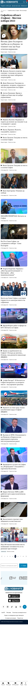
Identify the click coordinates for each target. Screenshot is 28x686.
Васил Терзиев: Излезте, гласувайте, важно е (11, 131)
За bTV (3, 612)
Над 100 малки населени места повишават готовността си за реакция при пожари (13, 546)
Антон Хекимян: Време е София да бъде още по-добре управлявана (12, 95)
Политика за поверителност (19, 612)
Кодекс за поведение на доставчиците (14, 615)
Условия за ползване (10, 618)
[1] (26, 2)
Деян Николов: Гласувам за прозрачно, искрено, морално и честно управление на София (13, 85)
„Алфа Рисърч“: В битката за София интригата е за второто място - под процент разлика (13, 382)
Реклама (8, 612)
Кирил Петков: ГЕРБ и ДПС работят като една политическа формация (13, 494)
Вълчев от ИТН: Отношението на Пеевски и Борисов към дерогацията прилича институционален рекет (13, 438)
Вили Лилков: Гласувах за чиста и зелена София (14, 138)
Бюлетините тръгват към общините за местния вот (12, 520)
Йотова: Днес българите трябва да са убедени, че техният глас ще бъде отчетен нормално (12, 45)
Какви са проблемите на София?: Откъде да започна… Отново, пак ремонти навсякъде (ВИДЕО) (13, 354)
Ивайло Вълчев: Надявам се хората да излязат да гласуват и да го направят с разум (14, 122)
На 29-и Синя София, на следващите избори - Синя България (11, 243)
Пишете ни (20, 618)
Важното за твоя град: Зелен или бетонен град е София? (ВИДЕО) (13, 410)
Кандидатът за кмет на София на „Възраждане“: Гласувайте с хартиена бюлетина (13, 466)
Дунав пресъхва (16, 5)
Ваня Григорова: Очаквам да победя (12, 192)
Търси (24, 565)
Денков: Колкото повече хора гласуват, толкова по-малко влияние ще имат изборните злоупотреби (13, 74)
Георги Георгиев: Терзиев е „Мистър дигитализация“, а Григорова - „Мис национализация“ (12, 272)
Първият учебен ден (6, 5)
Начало (4, 10)
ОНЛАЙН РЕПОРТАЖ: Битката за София (13, 217)
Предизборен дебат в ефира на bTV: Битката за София (13, 326)
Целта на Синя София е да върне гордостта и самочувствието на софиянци (13, 300)
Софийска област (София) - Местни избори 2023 (14, 11)
